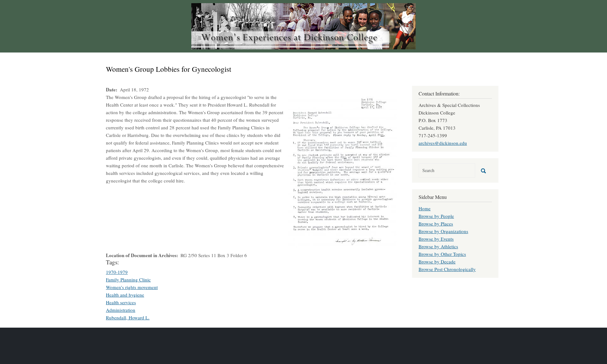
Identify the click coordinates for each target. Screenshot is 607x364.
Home (425, 208)
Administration (120, 310)
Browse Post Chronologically (447, 269)
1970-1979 (117, 272)
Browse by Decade (437, 261)
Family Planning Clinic (128, 279)
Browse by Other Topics (442, 254)
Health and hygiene (125, 295)
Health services (121, 302)
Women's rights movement (132, 287)
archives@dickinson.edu (443, 143)
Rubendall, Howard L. (128, 317)
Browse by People (436, 216)
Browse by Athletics (438, 246)
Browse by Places (436, 223)
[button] (342, 171)
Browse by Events (436, 239)
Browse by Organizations (443, 231)
